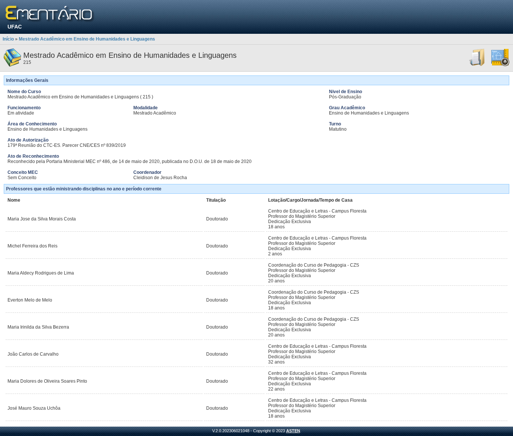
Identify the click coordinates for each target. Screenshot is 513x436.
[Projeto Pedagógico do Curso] (500, 65)
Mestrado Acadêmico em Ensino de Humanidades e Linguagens (87, 39)
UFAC (15, 27)
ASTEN (293, 430)
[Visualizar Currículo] (477, 65)
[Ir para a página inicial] (50, 14)
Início (8, 39)
